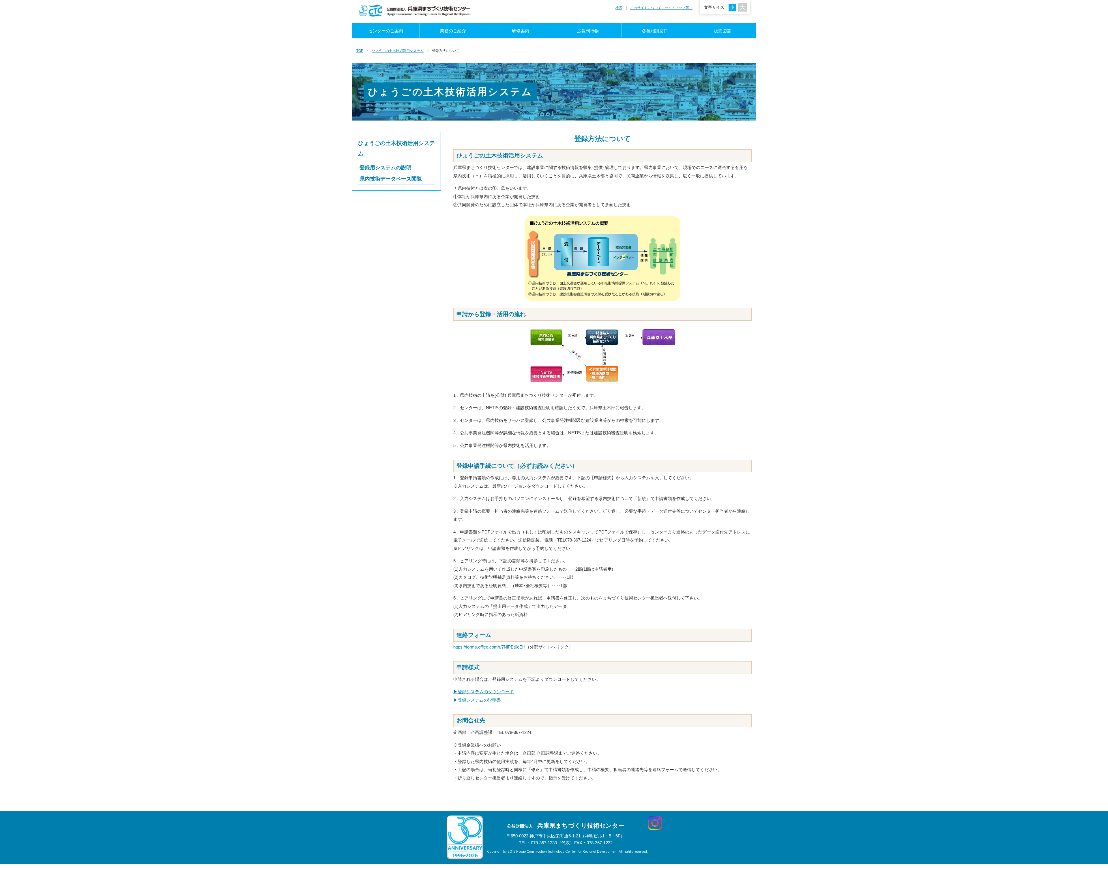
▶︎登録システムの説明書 (477, 700)
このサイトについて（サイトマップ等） (661, 8)
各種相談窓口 (655, 30)
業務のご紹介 (453, 30)
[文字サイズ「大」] (742, 7)
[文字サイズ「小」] (733, 7)
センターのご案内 (385, 30)
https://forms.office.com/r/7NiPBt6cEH (489, 646)
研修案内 (520, 30)
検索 (618, 8)
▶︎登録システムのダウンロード (483, 691)
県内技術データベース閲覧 (391, 179)
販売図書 (722, 30)
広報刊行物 (588, 30)
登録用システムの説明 (385, 167)
